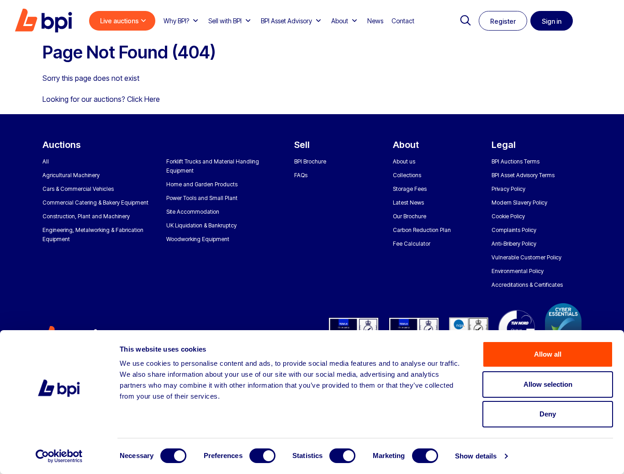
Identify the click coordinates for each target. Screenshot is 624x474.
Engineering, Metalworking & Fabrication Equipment (92, 234)
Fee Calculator (411, 243)
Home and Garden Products (202, 184)
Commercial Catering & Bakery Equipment (95, 202)
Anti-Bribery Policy (514, 243)
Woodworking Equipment (197, 239)
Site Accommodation (192, 211)
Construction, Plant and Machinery (86, 216)
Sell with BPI (225, 21)
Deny (547, 414)
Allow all (547, 354)
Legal (504, 144)
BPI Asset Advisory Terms (523, 175)
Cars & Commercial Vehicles (78, 188)
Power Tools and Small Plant (202, 198)
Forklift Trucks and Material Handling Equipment (212, 166)
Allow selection (548, 384)
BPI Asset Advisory (286, 21)
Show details (476, 456)
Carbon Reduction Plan (422, 229)
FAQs (300, 175)
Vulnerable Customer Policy (526, 257)
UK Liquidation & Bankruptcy (201, 225)
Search (465, 20)
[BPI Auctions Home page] (43, 20)
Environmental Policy (518, 271)
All (45, 161)
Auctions (61, 144)
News (375, 21)
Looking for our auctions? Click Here (101, 99)
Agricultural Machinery (71, 175)
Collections (407, 175)
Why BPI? (176, 21)
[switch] (262, 455)
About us (404, 161)
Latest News (408, 202)
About (339, 21)
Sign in (551, 21)
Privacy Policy (508, 188)
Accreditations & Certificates (527, 284)
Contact (402, 21)
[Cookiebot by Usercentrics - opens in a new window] (59, 456)
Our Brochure (409, 216)
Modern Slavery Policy (519, 202)
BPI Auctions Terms (515, 161)
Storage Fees (410, 188)
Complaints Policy (514, 229)
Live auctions (119, 21)
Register (503, 21)
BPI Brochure (310, 161)
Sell (302, 144)
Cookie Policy (508, 216)
